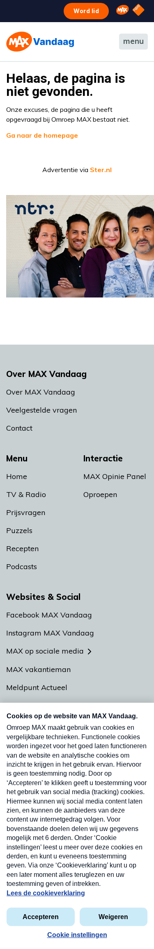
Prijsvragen (25, 512)
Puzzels (19, 530)
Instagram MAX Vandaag (50, 633)
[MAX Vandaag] (40, 41)
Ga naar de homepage (42, 135)
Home (16, 476)
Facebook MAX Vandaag (49, 615)
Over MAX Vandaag (40, 392)
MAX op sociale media (45, 651)
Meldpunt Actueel (36, 687)
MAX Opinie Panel (114, 476)
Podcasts (21, 566)
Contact (19, 428)
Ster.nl (101, 170)
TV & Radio (26, 494)
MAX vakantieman (38, 669)
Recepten (22, 548)
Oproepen (100, 494)
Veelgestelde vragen (41, 410)
